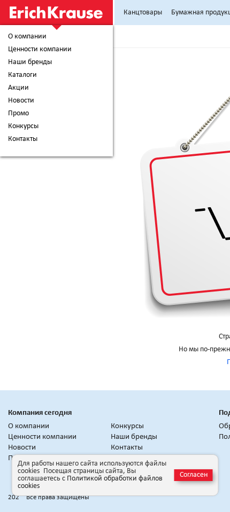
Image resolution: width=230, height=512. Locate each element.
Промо (18, 113)
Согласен (194, 475)
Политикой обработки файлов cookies (90, 482)
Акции (18, 88)
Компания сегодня (40, 413)
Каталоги (22, 75)
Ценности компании (40, 49)
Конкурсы (23, 126)
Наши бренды (30, 62)
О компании (27, 37)
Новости (21, 101)
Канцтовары (143, 13)
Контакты (22, 139)
